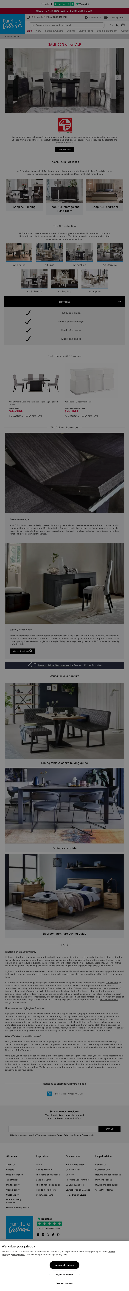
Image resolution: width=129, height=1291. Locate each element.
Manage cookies (64, 1283)
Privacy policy (18, 1254)
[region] (64, 1266)
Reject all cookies (64, 1274)
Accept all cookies (64, 1265)
